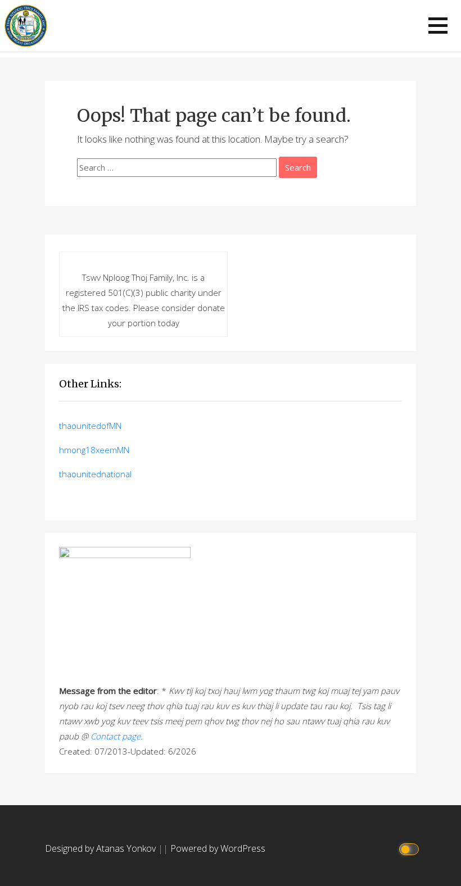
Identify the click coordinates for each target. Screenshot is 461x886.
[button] (438, 25)
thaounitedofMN (90, 425)
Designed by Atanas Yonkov (101, 848)
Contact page (116, 736)
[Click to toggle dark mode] (410, 849)
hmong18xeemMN (94, 449)
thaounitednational (95, 473)
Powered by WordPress (217, 848)
